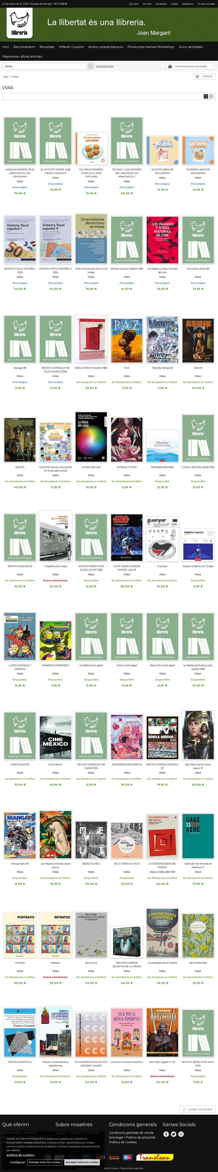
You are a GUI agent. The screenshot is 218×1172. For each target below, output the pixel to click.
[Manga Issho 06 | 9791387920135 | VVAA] (19, 830)
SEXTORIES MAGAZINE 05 (127, 764)
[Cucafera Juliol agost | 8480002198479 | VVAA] (91, 631)
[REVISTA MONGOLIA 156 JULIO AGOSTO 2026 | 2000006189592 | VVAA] (55, 334)
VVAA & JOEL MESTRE (162, 872)
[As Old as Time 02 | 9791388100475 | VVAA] (126, 433)
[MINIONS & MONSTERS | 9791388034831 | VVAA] (55, 631)
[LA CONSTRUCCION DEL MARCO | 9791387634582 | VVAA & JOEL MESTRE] (162, 830)
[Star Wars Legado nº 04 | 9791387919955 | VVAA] (162, 1028)
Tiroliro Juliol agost (126, 665)
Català (174, 3)
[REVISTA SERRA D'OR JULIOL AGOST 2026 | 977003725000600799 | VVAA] (91, 532)
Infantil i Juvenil (71, 47)
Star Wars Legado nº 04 (162, 1061)
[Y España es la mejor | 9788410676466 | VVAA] (55, 532)
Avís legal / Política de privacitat (132, 1137)
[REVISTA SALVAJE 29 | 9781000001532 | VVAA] (19, 532)
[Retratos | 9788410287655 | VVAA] (55, 929)
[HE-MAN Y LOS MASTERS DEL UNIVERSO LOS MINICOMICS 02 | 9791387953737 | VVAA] (126, 136)
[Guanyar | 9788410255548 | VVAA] (162, 532)
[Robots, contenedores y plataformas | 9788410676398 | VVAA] (55, 1028)
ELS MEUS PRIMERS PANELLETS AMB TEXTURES (91, 173)
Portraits (20, 962)
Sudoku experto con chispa (198, 566)
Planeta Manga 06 (162, 367)
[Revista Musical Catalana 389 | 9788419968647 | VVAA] (126, 235)
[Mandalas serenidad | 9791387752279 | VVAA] (162, 433)
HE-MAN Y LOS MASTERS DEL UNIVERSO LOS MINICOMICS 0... (127, 173)
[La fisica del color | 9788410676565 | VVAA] (91, 433)
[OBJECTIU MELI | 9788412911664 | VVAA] (91, 830)
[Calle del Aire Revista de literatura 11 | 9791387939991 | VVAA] (198, 830)
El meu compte (206, 3)
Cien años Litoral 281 (198, 268)
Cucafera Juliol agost (91, 665)
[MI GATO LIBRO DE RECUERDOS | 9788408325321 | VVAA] (162, 136)
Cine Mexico (55, 764)
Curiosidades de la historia (162, 962)
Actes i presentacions (105, 47)
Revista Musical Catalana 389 (127, 268)
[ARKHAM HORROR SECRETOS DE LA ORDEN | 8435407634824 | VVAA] (126, 929)
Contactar (161, 3)
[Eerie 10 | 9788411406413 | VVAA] (198, 334)
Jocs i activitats (190, 47)
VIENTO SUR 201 (20, 764)
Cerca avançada (104, 66)
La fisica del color (91, 467)
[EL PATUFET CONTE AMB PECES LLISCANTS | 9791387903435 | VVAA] (55, 136)
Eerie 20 (20, 467)
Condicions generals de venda (131, 1133)
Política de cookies (123, 1142)
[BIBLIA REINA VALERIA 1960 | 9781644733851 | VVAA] (91, 334)
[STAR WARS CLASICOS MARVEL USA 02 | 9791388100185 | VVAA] (126, 532)
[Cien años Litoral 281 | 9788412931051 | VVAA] (198, 235)
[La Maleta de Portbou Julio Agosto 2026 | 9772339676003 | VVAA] (198, 631)
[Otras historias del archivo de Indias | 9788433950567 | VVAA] (91, 235)
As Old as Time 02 (127, 467)
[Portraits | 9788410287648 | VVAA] (19, 929)
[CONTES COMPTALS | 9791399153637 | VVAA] (19, 1028)
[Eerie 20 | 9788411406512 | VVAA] (19, 433)
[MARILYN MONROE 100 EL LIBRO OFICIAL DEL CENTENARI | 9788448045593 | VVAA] (19, 136)
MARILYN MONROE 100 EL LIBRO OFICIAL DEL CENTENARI (20, 173)
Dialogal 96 (20, 367)
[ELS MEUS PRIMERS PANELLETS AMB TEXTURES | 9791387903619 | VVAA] (91, 136)
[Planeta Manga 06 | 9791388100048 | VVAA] (162, 334)
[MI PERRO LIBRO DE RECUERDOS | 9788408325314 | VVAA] (198, 136)
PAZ (126, 367)
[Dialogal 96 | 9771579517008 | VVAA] (19, 334)
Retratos (55, 962)
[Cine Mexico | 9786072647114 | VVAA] (55, 731)
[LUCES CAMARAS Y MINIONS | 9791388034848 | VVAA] (19, 631)
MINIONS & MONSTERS (55, 665)
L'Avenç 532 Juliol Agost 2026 (198, 467)
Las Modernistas (198, 962)
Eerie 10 (198, 367)
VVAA (20, 181)
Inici (5, 47)
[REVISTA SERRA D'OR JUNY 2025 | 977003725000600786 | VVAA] (198, 1028)
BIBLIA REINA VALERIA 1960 (91, 367)
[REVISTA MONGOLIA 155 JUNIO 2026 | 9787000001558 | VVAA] (91, 731)
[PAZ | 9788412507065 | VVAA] (126, 334)
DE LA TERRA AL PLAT (127, 863)
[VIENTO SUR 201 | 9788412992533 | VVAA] (19, 731)
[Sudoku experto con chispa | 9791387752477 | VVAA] (198, 532)
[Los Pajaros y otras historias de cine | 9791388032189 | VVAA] (162, 235)
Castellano (188, 3)
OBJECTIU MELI (91, 863)
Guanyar (162, 566)
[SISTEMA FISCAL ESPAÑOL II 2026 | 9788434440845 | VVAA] (55, 235)
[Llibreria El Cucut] (109, 25)
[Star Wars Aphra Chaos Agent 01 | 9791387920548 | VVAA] (198, 731)
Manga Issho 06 (20, 863)
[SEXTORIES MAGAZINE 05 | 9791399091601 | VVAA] (126, 731)
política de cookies (20, 1155)
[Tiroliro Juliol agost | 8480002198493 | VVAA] (126, 631)
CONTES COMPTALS (20, 1061)
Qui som (134, 3)
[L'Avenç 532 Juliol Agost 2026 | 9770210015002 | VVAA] (198, 433)
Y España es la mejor (55, 566)
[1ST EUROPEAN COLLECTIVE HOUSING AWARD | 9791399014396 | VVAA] (91, 1028)
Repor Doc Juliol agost (162, 665)
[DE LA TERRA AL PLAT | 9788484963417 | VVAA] (126, 830)
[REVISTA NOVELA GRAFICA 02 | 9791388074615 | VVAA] (162, 731)
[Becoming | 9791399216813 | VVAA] (91, 929)
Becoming (91, 962)
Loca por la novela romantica (127, 1061)
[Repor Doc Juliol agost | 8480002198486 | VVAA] (162, 631)
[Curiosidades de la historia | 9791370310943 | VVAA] (162, 929)
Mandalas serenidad (162, 467)
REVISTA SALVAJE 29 (20, 566)
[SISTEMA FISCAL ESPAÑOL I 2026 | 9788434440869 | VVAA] (19, 235)
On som (147, 3)
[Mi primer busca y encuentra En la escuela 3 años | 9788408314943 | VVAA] (55, 433)
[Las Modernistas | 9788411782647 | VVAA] (198, 929)
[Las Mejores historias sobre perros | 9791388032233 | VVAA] (55, 830)
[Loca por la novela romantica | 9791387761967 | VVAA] (126, 1028)
